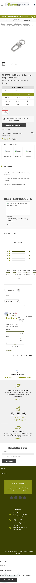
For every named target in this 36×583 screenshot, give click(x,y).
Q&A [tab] (14, 234)
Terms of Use (23, 551)
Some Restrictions (26, 16)
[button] (18, 166)
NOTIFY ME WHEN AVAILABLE (13, 125)
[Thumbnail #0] (3, 64)
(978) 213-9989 (17, 520)
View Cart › (3, 565)
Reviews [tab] (7, 234)
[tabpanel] (18, 214)
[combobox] (12, 295)
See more (9, 350)
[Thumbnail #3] (16, 64)
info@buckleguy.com (20, 420)
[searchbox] (10, 290)
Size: (3, 108)
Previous (3, 214)
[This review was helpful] (26, 356)
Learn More (18, 438)
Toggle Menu (2, 5)
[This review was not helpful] (30, 356)
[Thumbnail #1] (8, 64)
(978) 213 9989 (19, 417)
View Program (27, 20)
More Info (18, 399)
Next (33, 214)
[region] (18, 64)
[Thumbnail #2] (12, 64)
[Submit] (8, 4)
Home (14, 4)
